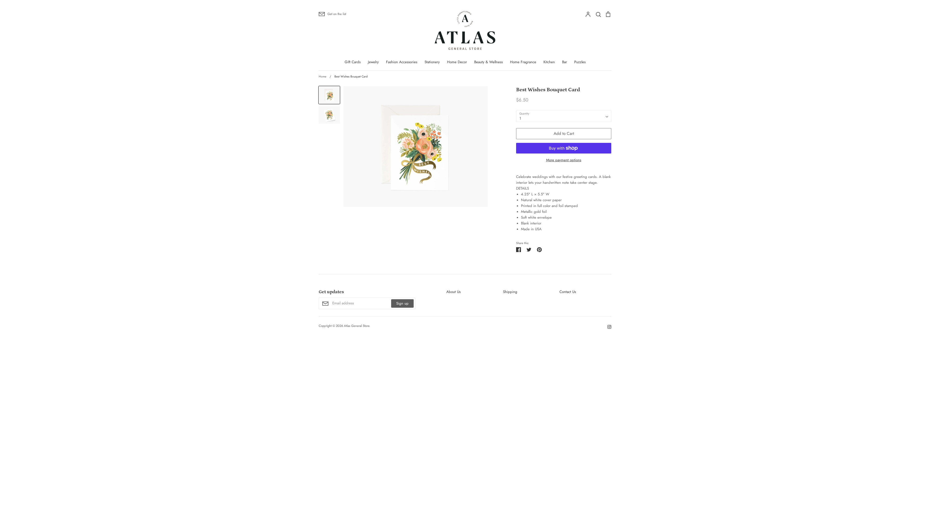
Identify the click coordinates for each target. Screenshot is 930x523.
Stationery (432, 62)
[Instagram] (607, 326)
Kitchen (549, 62)
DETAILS (522, 188)
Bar (564, 62)
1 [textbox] (520, 118)
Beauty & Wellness (488, 62)
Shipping (510, 291)
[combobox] (563, 116)
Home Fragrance (523, 62)
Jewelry (373, 62)
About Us (453, 291)
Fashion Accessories (401, 62)
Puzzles (580, 62)
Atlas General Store (356, 325)
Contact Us (567, 291)
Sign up (402, 303)
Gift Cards (353, 62)
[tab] (563, 188)
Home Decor (457, 62)
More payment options (563, 160)
